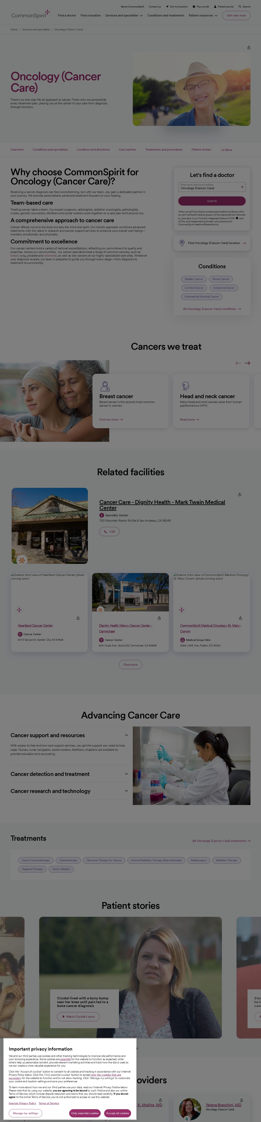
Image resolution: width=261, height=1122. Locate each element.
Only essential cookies (85, 1113)
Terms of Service (49, 1103)
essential (65, 1059)
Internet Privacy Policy (22, 1103)
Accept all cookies (117, 1113)
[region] (70, 1079)
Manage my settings (25, 1113)
